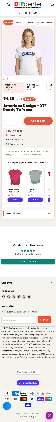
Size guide (8, 22)
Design (19, 22)
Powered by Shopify (28, 417)
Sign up (44, 319)
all (24, 357)
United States (26, 372)
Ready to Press (32, 22)
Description (14, 213)
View (15, 199)
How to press (46, 22)
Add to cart (38, 120)
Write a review (28, 261)
